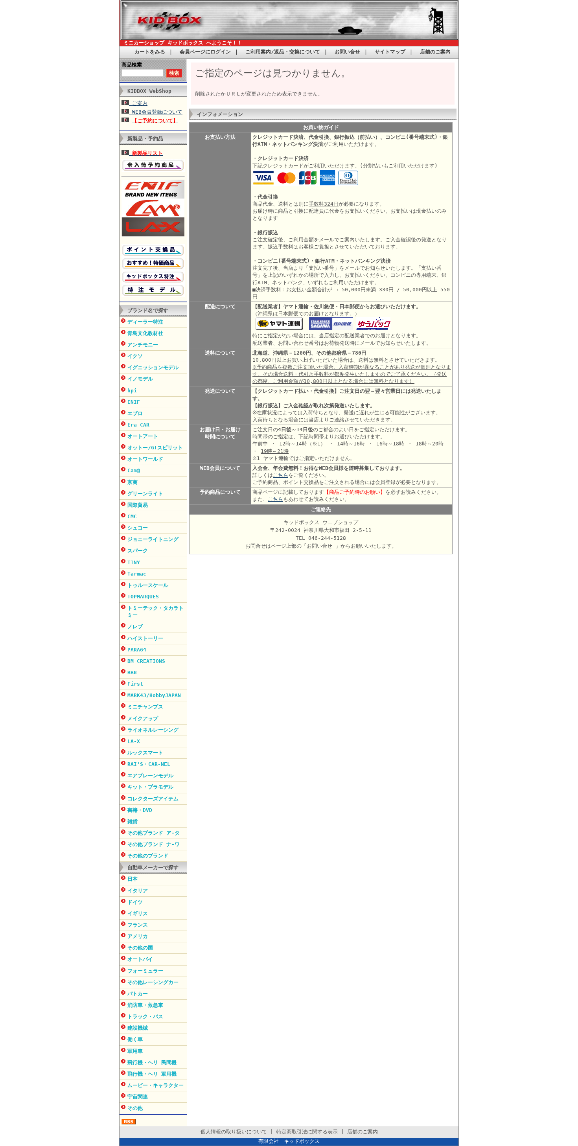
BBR (132, 672)
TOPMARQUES (143, 597)
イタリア (137, 891)
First (135, 684)
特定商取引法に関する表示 (307, 1132)
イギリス (137, 913)
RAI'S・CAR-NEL (148, 764)
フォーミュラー (145, 971)
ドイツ (135, 902)
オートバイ (140, 959)
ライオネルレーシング (153, 730)
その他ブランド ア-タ (153, 833)
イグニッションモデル (153, 367)
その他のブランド (147, 856)
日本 (132, 879)
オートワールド (145, 459)
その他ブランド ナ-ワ (153, 844)
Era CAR (138, 425)
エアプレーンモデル (150, 775)
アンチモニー (142, 345)
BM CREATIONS (146, 661)
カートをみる (149, 52)
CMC (132, 516)
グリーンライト (145, 494)
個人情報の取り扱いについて (234, 1132)
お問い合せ (347, 52)
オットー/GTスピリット (155, 448)
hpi (132, 391)
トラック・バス (145, 1016)
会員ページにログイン (205, 52)
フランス (137, 925)
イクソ (135, 356)
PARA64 (136, 650)
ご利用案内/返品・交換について (282, 52)
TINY (133, 562)
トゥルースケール (147, 585)
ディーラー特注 (145, 322)
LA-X (133, 741)
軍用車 (135, 1051)
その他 (135, 1108)
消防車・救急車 (145, 1005)
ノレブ (135, 626)
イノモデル (140, 379)
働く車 (135, 1039)
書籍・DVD (139, 810)
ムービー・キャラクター (155, 1085)
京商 (132, 482)
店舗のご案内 (435, 52)
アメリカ (137, 936)
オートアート (142, 436)
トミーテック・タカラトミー (155, 611)
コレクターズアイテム (153, 799)
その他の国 (140, 948)
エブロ (135, 413)
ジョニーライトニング (153, 539)
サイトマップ (390, 52)
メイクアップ (142, 718)
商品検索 (131, 65)
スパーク (137, 551)
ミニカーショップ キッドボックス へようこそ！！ (182, 43)
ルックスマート (145, 753)
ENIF (133, 402)
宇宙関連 (137, 1097)
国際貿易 (137, 505)
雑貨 (132, 821)
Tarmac (136, 574)
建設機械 (137, 1028)
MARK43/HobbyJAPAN (154, 695)
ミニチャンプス (145, 707)
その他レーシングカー (153, 982)
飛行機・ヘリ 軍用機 (152, 1074)
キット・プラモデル (150, 787)
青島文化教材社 (145, 333)
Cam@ (133, 470)
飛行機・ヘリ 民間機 (152, 1062)
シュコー (137, 528)
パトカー (137, 994)
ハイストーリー (145, 638)
